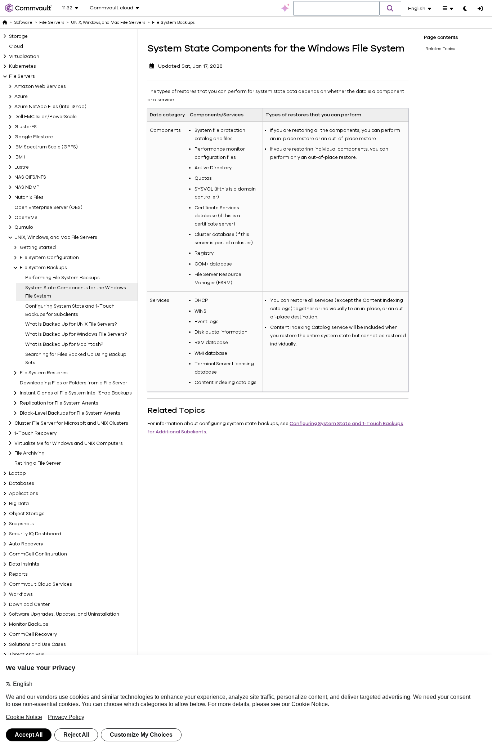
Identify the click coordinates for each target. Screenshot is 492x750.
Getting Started (38, 247)
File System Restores (44, 373)
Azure (21, 96)
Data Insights (24, 564)
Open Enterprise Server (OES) (48, 207)
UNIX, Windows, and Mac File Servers (55, 237)
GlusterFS (25, 127)
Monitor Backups (28, 624)
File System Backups (43, 267)
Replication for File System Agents (59, 403)
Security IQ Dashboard (35, 534)
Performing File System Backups (62, 277)
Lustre (21, 167)
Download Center (29, 604)
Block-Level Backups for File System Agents (70, 413)
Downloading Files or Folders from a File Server (73, 383)
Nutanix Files (29, 197)
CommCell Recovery (33, 634)
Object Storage (27, 513)
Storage (18, 36)
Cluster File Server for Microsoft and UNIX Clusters (71, 423)
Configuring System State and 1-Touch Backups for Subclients (70, 310)
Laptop (17, 473)
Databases (21, 483)
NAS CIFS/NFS (30, 177)
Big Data (19, 503)
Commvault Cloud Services (40, 584)
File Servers (22, 76)
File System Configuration (49, 257)
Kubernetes (22, 66)
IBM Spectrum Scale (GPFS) (46, 147)
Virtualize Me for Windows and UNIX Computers (68, 443)
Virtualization (24, 56)
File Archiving (29, 453)
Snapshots (21, 524)
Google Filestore (33, 137)
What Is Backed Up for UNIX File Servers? (71, 324)
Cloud (16, 46)
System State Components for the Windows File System (75, 292)
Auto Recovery (26, 544)
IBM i (19, 157)
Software (23, 22)
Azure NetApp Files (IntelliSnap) (50, 106)
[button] (390, 8)
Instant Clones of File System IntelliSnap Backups (76, 393)
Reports (18, 574)
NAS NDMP (27, 187)
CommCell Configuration (38, 554)
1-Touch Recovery (35, 433)
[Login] (480, 9)
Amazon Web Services (40, 86)
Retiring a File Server (37, 463)
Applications (23, 493)
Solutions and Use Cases (37, 644)
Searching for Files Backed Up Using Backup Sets (75, 358)
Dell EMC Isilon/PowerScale (45, 116)
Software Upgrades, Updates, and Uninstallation (64, 614)
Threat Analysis (26, 654)
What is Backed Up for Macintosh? (64, 344)
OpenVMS (25, 217)
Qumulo (23, 227)
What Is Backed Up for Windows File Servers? (76, 334)
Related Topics (440, 49)
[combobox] (336, 8)
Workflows (21, 594)
